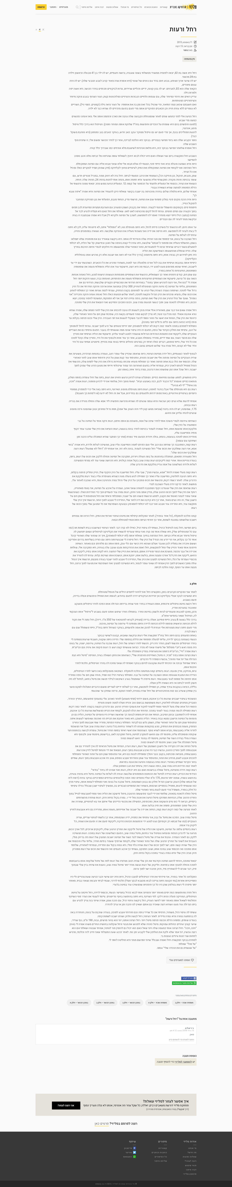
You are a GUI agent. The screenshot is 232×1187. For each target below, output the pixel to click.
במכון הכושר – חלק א (79, 1002)
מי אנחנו (192, 1148)
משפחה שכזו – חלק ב (184, 1002)
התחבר (53, 7)
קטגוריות (163, 7)
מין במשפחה (189, 59)
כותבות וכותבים (151, 7)
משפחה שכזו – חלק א (157, 1002)
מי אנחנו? (125, 7)
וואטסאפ (127, 1156)
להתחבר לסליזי (183, 1062)
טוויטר (129, 1152)
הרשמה (41, 7)
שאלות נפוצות (112, 7)
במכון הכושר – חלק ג (131, 1002)
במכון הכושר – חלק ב (105, 1002)
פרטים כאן (102, 1123)
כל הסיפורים (136, 7)
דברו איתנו (99, 7)
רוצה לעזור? (190, 1160)
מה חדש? (191, 1152)
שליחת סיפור (86, 7)
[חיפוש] (77, 7)
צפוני (185, 50)
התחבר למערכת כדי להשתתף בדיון (181, 1039)
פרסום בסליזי (189, 1173)
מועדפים (63, 7)
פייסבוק (128, 1148)
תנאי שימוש (190, 1165)
